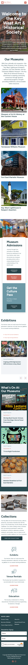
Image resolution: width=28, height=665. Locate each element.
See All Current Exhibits (12, 334)
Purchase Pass (14, 306)
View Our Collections (11, 538)
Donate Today (5, 619)
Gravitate (17, 658)
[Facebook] (13, 662)
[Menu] (25, 2)
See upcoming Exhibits (11, 337)
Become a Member (14, 277)
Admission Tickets (14, 271)
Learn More (14, 566)
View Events (23, 389)
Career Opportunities (6, 625)
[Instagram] (16, 662)
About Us (17, 619)
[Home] (10, 2)
